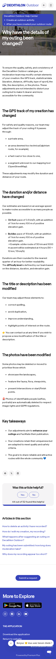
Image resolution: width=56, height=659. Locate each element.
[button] (51, 5)
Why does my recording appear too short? (24, 554)
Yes (22, 494)
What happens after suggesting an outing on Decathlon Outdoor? (26, 538)
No (33, 494)
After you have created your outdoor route (29, 24)
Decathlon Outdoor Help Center (21, 15)
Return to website (12, 638)
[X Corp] (11, 473)
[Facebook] (5, 473)
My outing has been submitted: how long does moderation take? (26, 547)
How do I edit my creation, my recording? (23, 531)
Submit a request (28, 577)
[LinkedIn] (18, 473)
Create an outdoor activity (20, 20)
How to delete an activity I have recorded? (24, 526)
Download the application (16, 634)
